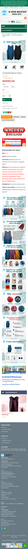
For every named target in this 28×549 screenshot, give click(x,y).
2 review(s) (4, 76)
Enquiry (23, 117)
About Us (4, 427)
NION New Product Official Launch (19, 448)
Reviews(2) (16, 117)
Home (3, 33)
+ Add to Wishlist (7, 78)
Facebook (2, 528)
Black (12, 86)
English (6, 7)
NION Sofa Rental (14, 450)
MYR (11, 7)
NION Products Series (12, 33)
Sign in (21, 7)
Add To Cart (8, 99)
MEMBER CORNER (22, 450)
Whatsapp (5, 528)
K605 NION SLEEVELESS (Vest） (8, 413)
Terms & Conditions (6, 429)
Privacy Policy (5, 431)
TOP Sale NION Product (6, 448)
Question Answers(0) (8, 120)
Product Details (7, 117)
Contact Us (4, 438)
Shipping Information (6, 440)
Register (16, 7)
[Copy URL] (10, 112)
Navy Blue (6, 86)
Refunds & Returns (6, 442)
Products (13, 535)
